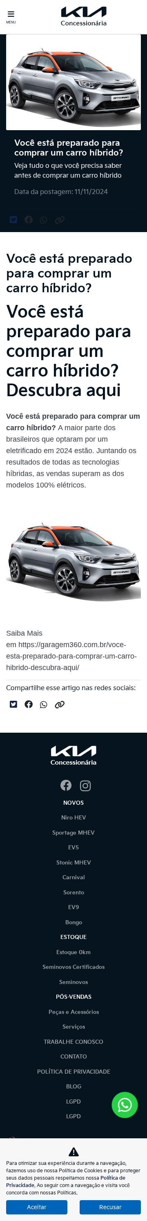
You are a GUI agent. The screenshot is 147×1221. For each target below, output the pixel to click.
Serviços (73, 1027)
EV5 (73, 847)
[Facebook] (64, 786)
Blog (73, 1086)
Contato (73, 1057)
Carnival (73, 877)
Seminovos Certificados (73, 967)
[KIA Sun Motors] (83, 17)
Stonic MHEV (73, 863)
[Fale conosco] (124, 1105)
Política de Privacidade (73, 1072)
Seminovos (73, 982)
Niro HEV (73, 818)
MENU (11, 22)
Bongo (73, 922)
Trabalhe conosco (73, 1042)
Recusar (110, 1207)
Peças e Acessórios (74, 1012)
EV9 (73, 907)
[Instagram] (83, 786)
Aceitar (37, 1207)
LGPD (73, 1102)
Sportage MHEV (73, 833)
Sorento (73, 892)
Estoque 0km (73, 952)
